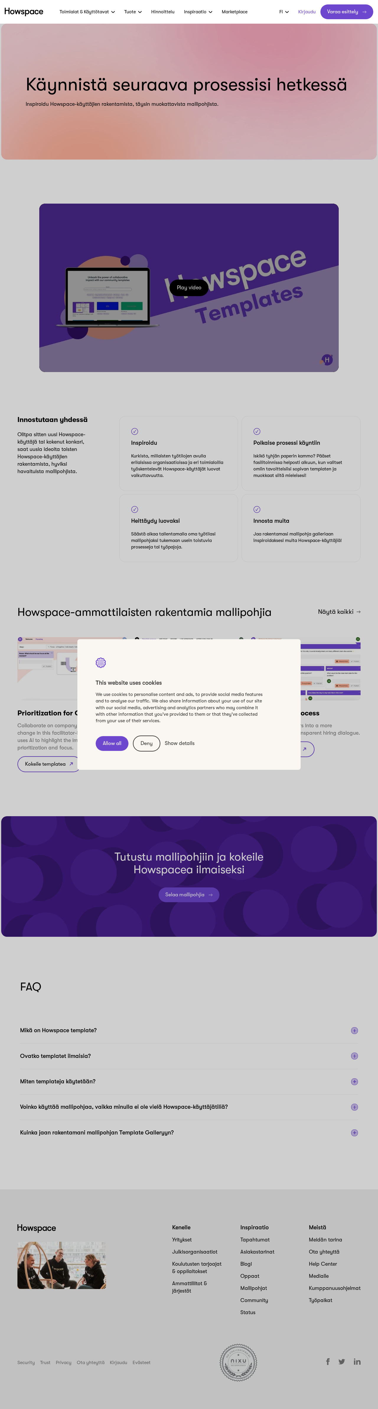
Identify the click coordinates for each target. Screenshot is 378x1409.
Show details (180, 743)
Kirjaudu (307, 11)
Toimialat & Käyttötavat (84, 11)
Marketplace (234, 11)
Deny (147, 743)
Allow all (112, 743)
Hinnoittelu (163, 11)
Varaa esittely (342, 11)
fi (281, 11)
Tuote (130, 11)
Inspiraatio (195, 11)
